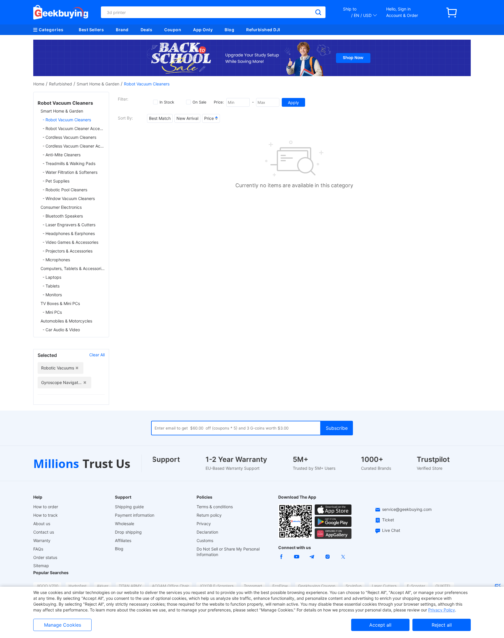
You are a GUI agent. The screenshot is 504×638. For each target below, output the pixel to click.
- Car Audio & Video (61, 329)
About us (41, 523)
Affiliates (123, 540)
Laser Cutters (384, 585)
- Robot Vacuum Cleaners (67, 119)
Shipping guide (129, 506)
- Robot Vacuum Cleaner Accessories (74, 128)
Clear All (97, 354)
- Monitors (52, 294)
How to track (45, 515)
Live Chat (391, 530)
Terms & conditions (215, 506)
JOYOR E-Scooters (216, 585)
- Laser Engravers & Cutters (69, 224)
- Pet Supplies (56, 180)
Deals (147, 29)
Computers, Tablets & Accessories (73, 268)
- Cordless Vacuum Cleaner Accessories (74, 145)
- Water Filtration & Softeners (70, 172)
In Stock (167, 102)
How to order (45, 506)
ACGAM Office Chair (170, 585)
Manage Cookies (62, 625)
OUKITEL (443, 585)
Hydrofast (78, 585)
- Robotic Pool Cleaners (65, 189)
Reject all (442, 625)
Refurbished (60, 83)
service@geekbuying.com (407, 509)
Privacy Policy (441, 609)
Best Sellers (91, 29)
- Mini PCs (52, 312)
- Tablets (51, 285)
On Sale (199, 102)
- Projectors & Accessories (67, 250)
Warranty (41, 540)
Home (38, 83)
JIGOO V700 (47, 585)
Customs (205, 540)
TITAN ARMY (130, 585)
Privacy (204, 523)
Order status (45, 557)
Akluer (102, 585)
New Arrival (187, 118)
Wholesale (124, 523)
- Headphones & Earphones (69, 233)
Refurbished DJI (263, 29)
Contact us (43, 532)
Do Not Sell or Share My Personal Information (228, 551)
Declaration (207, 532)
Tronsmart (253, 585)
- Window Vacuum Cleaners (69, 198)
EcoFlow (280, 585)
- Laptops (52, 277)
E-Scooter (416, 585)
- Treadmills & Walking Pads (69, 163)
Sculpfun (354, 585)
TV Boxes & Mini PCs (60, 303)
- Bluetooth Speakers (63, 215)
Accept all (380, 625)
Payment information (134, 515)
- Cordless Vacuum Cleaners (69, 137)
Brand (122, 29)
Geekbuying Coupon (316, 585)
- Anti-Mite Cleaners (61, 154)
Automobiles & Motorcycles (66, 320)
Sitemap (41, 565)
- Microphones (56, 259)
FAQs (38, 548)
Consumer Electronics (61, 207)
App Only (203, 29)
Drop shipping (128, 532)
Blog (229, 29)
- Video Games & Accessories (70, 242)
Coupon (172, 29)
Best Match (160, 118)
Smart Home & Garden (98, 83)
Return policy (209, 515)
